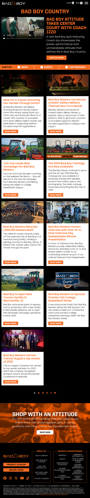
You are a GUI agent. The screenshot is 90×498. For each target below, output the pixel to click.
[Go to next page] (51, 393)
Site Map (75, 486)
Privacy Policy (10, 486)
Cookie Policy (39, 486)
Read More (11, 131)
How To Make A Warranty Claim (78, 460)
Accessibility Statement (59, 486)
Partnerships (77, 67)
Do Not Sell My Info (63, 494)
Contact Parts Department (78, 477)
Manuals (62, 455)
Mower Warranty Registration (78, 466)
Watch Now (56, 57)
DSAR (56, 494)
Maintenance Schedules (62, 463)
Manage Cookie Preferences (47, 494)
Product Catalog (16, 464)
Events (48, 67)
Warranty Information (78, 455)
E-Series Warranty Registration (78, 472)
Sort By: (7, 67)
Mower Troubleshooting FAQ (62, 470)
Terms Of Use (25, 486)
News (24, 67)
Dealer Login (16, 470)
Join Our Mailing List (41, 467)
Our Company (41, 455)
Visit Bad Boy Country (41, 461)
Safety (62, 459)
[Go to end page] (55, 393)
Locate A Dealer (41, 478)
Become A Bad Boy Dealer (41, 473)
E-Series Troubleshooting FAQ (62, 477)
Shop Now (45, 432)
